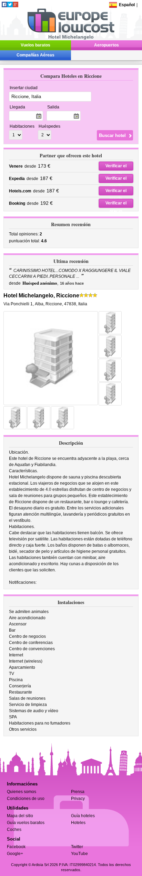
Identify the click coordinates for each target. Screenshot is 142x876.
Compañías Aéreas (35, 55)
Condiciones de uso (25, 798)
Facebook (16, 846)
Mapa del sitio (20, 815)
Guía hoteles (83, 815)
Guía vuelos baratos (25, 822)
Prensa (77, 791)
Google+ (15, 853)
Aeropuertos (106, 45)
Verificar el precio (115, 166)
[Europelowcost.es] (70, 31)
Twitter (77, 846)
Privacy (78, 798)
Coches (14, 829)
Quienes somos (21, 791)
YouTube (79, 853)
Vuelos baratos (35, 45)
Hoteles (78, 822)
